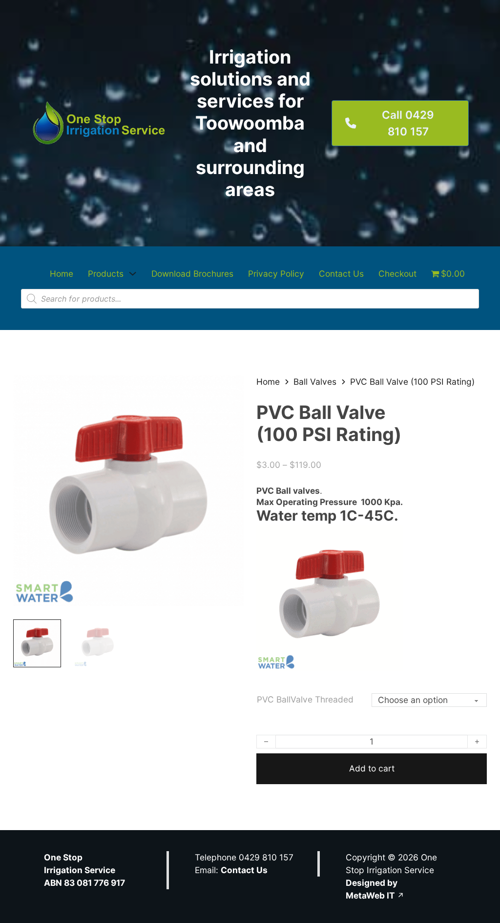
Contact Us (341, 273)
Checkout (397, 273)
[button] (230, 389)
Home (61, 273)
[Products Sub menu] (132, 273)
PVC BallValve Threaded (305, 699)
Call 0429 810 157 (408, 123)
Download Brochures (192, 273)
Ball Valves (314, 381)
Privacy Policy (276, 273)
